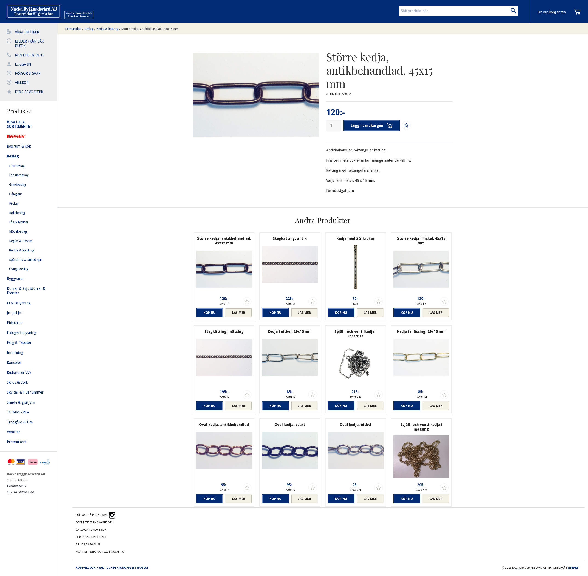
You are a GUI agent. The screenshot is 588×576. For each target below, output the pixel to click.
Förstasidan (73, 29)
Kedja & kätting (107, 29)
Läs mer (238, 312)
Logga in (23, 64)
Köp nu (209, 312)
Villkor (21, 82)
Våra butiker (27, 32)
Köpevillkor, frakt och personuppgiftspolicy (112, 567)
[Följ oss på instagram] (112, 514)
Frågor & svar (27, 73)
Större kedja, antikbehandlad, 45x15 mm (149, 29)
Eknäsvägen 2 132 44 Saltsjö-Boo (20, 489)
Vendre (573, 567)
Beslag (88, 29)
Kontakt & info (29, 55)
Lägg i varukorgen (367, 125)
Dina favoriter (29, 92)
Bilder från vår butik (29, 43)
